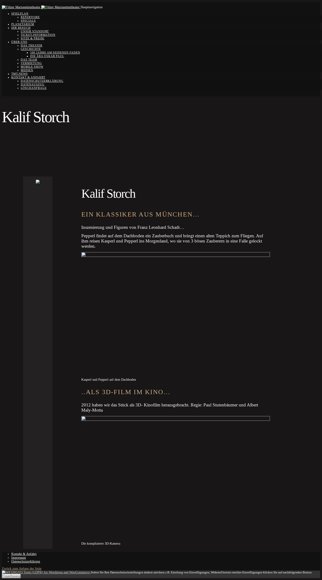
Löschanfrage (34, 88)
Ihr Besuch (21, 27)
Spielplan (20, 13)
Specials (28, 20)
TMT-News (19, 73)
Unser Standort (35, 31)
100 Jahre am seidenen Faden (55, 52)
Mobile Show (32, 66)
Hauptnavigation (92, 7)
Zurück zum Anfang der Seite (21, 568)
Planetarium (22, 24)
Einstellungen (11, 576)
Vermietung (31, 63)
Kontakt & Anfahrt (28, 77)
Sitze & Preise (32, 38)
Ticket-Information (38, 35)
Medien (27, 70)
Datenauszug (33, 84)
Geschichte (31, 49)
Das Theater (31, 45)
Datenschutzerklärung (42, 81)
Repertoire (30, 17)
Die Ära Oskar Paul (47, 56)
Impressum (18, 557)
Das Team (29, 59)
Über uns (19, 42)
